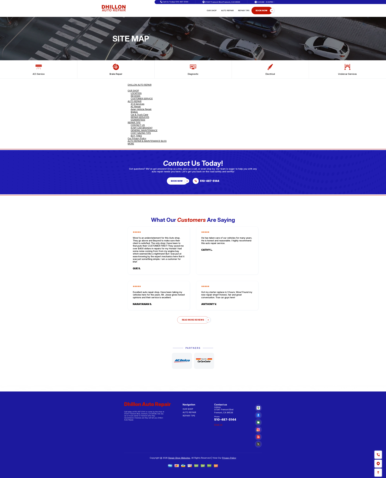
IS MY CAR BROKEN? (141, 128)
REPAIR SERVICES (140, 117)
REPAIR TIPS (243, 10)
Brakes (134, 112)
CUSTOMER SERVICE (142, 98)
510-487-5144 (139, 412)
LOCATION (136, 93)
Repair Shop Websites (179, 458)
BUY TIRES (136, 135)
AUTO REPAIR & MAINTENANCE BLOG (147, 141)
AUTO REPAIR (227, 10)
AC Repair (136, 106)
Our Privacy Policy (137, 138)
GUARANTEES (138, 119)
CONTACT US (138, 125)
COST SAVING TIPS (141, 133)
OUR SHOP (212, 10)
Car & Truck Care (139, 114)
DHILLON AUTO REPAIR (139, 85)
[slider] (137, 232)
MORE (131, 143)
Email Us (218, 425)
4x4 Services (137, 104)
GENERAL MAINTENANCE (144, 130)
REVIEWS (135, 96)
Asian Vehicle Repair (141, 109)
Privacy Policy (229, 458)
